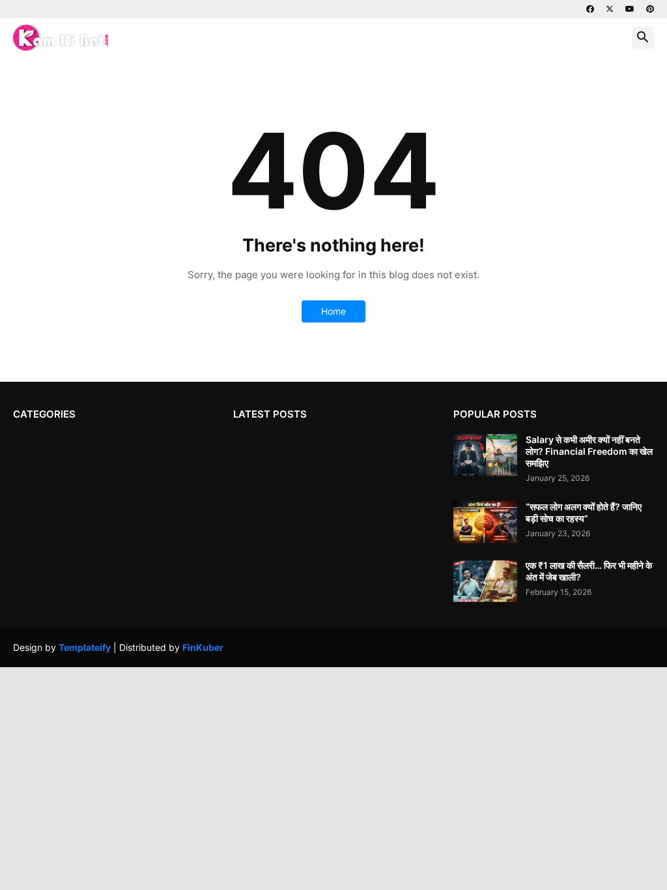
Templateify (85, 647)
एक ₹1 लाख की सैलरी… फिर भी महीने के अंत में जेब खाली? (589, 571)
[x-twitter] (610, 9)
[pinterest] (650, 9)
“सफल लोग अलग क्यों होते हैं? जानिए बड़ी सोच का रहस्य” (584, 512)
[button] (643, 38)
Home (333, 311)
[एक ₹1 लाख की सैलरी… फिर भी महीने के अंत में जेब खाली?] (485, 581)
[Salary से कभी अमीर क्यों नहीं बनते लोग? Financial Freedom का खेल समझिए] (485, 455)
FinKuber (202, 647)
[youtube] (629, 9)
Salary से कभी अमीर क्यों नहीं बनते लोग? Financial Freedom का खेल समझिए (589, 451)
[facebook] (590, 9)
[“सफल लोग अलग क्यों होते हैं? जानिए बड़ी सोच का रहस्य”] (485, 522)
